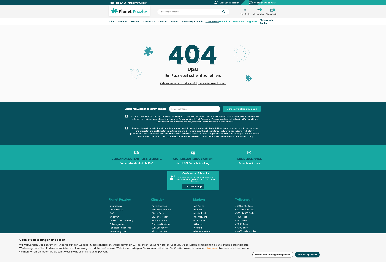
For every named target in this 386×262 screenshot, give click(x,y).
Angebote (252, 21)
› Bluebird (197, 209)
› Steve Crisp (157, 213)
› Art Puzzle (198, 206)
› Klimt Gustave (159, 231)
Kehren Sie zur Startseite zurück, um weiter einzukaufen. (193, 83)
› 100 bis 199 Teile (244, 206)
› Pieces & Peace (201, 231)
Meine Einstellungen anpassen (273, 254)
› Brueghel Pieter (159, 216)
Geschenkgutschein (192, 21)
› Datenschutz (116, 209)
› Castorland (199, 213)
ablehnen (211, 248)
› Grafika (197, 227)
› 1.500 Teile (241, 220)
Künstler (162, 21)
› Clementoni (200, 216)
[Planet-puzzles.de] (129, 13)
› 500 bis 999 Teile (244, 213)
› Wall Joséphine (159, 227)
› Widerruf (114, 216)
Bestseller (238, 21)
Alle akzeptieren (307, 254)
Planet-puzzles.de (193, 116)
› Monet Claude (159, 220)
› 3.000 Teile (241, 227)
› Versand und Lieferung (121, 220)
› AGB (111, 213)
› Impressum (115, 206)
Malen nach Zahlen (266, 22)
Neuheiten (225, 21)
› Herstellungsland (118, 231)
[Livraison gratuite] (251, 3)
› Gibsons (197, 224)
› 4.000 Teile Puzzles (245, 231)
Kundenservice (173, 136)
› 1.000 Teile (241, 216)
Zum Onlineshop (193, 186)
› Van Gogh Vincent (161, 209)
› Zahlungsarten (117, 224)
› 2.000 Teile (241, 224)
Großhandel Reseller (229, 3)
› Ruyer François (159, 206)
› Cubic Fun (199, 220)
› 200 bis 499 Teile (244, 209)
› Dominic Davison (160, 224)
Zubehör (174, 21)
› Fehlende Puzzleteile (120, 227)
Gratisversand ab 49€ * (265, 3)
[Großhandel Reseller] (216, 3)
